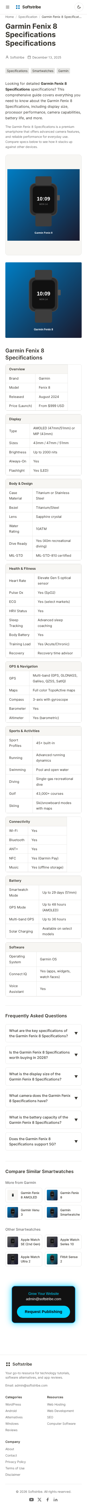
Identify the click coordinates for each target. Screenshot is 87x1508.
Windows (12, 1423)
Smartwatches (42, 71)
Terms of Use (15, 1468)
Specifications (17, 71)
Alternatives (14, 1417)
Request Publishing (43, 1311)
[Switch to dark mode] (79, 7)
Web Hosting (56, 1404)
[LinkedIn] (55, 1499)
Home (9, 17)
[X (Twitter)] (39, 1499)
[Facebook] (47, 1499)
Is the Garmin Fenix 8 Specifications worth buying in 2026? (43, 1055)
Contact (11, 1455)
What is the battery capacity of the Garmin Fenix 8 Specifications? (43, 1120)
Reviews (11, 1430)
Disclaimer (12, 1474)
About (9, 1449)
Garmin (63, 71)
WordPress (13, 1404)
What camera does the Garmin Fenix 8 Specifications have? (43, 1098)
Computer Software (61, 1423)
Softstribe (17, 57)
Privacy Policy (15, 1462)
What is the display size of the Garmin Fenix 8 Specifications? (43, 1076)
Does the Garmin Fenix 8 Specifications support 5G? (43, 1141)
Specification (27, 17)
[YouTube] (31, 1499)
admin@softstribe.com (31, 1385)
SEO (50, 1417)
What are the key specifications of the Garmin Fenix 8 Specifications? (43, 1033)
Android (11, 1411)
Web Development (60, 1411)
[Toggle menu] (8, 7)
